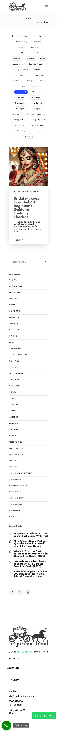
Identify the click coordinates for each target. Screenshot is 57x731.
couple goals (18, 64)
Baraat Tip (37, 53)
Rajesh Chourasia (22, 191)
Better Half (17, 58)
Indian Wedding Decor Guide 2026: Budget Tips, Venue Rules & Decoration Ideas (30, 573)
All (12, 36)
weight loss (29, 136)
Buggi (42, 58)
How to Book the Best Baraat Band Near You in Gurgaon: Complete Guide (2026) (30, 563)
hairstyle (37, 69)
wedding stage (20, 131)
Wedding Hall (19, 125)
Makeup (35, 86)
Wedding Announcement (35, 114)
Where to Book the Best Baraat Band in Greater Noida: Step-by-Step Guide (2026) (31, 553)
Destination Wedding (37, 64)
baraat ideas (34, 47)
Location (42, 80)
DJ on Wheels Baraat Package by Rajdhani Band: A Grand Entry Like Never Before (30, 543)
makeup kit (21, 92)
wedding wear (37, 131)
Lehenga (29, 80)
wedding (16, 114)
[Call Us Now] (6, 725)
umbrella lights (37, 103)
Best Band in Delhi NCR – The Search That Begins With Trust (31, 534)
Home (37, 22)
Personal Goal (36, 97)
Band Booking (21, 41)
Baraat (21, 47)
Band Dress (37, 41)
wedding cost (18, 119)
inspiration (16, 80)
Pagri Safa (20, 97)
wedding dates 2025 (37, 119)
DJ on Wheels (23, 69)
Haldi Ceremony (21, 75)
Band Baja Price (39, 36)
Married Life (36, 92)
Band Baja (23, 36)
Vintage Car (37, 108)
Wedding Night (37, 125)
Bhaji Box (30, 58)
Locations (22, 86)
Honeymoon (38, 75)
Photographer (20, 103)
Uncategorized (21, 108)
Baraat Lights (22, 53)
